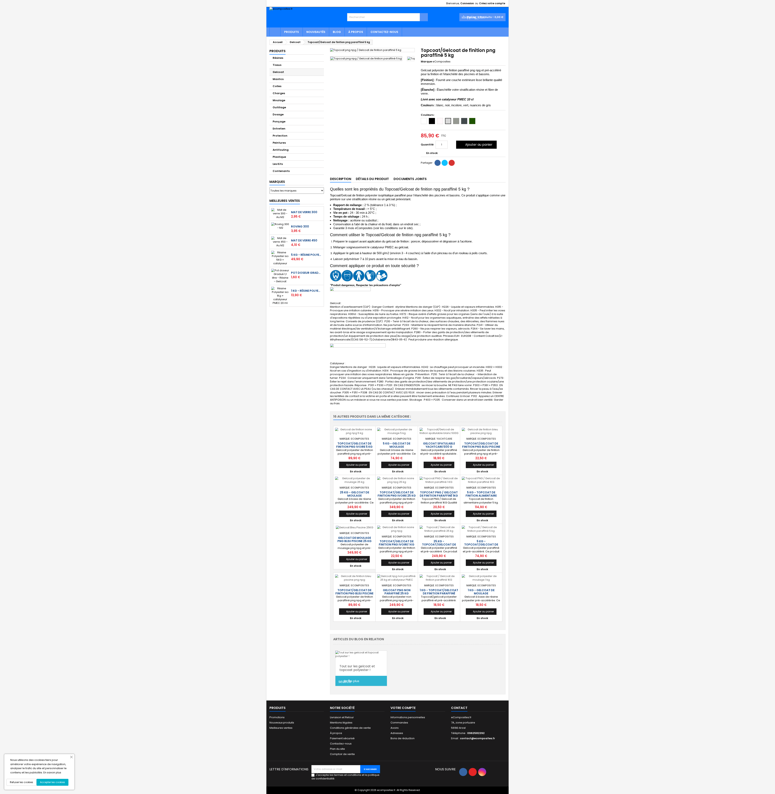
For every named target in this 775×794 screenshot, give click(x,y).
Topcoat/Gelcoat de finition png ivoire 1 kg (396, 543)
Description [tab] (340, 179)
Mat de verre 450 (304, 240)
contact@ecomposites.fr (477, 738)
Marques (277, 181)
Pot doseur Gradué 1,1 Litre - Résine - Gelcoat (306, 272)
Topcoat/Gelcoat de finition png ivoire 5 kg (354, 445)
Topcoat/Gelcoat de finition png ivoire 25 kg (397, 494)
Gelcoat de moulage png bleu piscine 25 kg (354, 539)
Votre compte (403, 708)
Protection (280, 136)
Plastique (279, 157)
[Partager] (438, 163)
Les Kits (278, 164)
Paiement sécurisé (342, 738)
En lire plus (348, 681)
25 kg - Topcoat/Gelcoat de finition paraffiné (439, 544)
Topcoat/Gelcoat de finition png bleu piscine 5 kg (354, 593)
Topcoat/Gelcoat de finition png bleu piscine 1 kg (481, 446)
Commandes (399, 722)
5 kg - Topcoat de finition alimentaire (481, 494)
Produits (291, 32)
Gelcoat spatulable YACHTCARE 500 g (439, 445)
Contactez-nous (384, 32)
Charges (279, 93)
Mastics (278, 79)
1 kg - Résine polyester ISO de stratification (306, 290)
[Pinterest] (452, 163)
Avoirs (395, 728)
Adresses (397, 733)
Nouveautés (315, 32)
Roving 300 (300, 226)
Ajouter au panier (476, 144)
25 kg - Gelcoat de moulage (354, 494)
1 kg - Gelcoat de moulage (481, 591)
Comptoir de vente (342, 754)
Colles (277, 86)
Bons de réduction (403, 738)
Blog (337, 32)
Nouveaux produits (281, 722)
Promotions (277, 717)
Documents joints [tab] (410, 179)
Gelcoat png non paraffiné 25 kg (397, 591)
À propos (355, 32)
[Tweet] (445, 163)
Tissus (277, 65)
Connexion (467, 3)
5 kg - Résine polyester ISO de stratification (306, 254)
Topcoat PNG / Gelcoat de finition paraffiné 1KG (439, 494)
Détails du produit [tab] (372, 179)
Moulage (279, 100)
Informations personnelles (408, 717)
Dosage (278, 114)
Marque (426, 61)
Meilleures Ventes (284, 200)
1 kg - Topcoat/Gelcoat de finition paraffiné (439, 591)
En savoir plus (52, 772)
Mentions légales (341, 722)
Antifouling (281, 150)
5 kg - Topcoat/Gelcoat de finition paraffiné (481, 544)
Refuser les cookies (21, 782)
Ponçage (279, 121)
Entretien (279, 129)
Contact (459, 708)
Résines (278, 58)
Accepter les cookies (52, 782)
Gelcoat (278, 72)
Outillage (279, 107)
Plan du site (337, 749)
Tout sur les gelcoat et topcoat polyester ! (357, 668)
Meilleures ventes (280, 728)
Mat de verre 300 (304, 212)
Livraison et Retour (342, 717)
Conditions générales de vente (350, 728)
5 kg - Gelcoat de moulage (396, 445)
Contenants (281, 171)
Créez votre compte (492, 3)
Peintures (279, 143)
